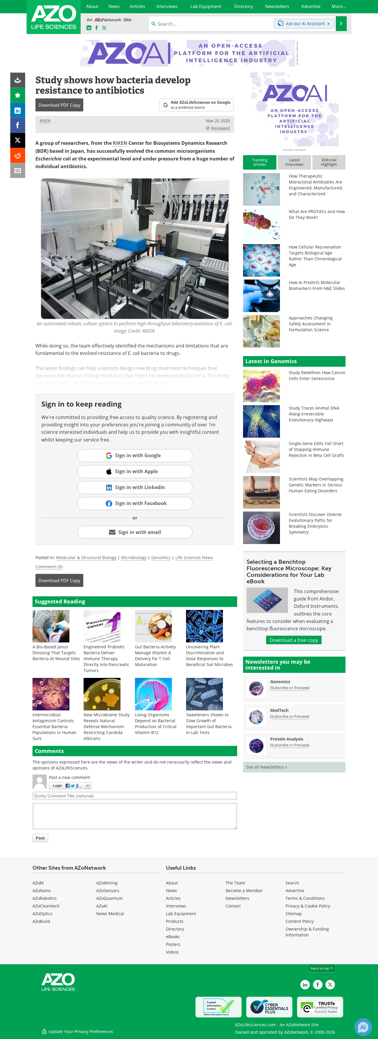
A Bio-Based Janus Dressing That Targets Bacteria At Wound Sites (56, 652)
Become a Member (244, 890)
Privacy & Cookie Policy (308, 906)
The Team (235, 883)
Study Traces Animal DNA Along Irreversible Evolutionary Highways (314, 414)
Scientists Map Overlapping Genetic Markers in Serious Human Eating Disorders (316, 484)
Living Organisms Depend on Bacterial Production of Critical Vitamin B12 (156, 723)
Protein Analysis (286, 739)
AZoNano (41, 890)
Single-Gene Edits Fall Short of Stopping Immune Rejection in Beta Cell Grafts (316, 449)
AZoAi (101, 906)
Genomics (161, 557)
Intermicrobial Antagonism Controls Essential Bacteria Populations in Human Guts (54, 726)
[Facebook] (17, 125)
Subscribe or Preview (289, 687)
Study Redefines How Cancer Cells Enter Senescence (317, 375)
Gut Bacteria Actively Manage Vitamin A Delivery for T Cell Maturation (155, 655)
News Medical (110, 913)
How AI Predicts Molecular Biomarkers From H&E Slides (317, 285)
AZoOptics (42, 913)
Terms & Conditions (305, 898)
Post (40, 838)
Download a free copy (294, 640)
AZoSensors (107, 890)
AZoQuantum (109, 898)
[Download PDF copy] (17, 80)
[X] (17, 140)
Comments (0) (49, 566)
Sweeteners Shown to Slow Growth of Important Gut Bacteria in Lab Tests (209, 723)
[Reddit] (17, 155)
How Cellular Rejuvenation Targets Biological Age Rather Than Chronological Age (315, 255)
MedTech (279, 710)
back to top (320, 968)
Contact (233, 906)
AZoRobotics (44, 898)
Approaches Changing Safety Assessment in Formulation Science (311, 323)
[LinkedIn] (17, 110)
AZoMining (107, 883)
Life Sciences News (194, 557)
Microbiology (133, 557)
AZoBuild (41, 921)
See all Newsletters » (266, 767)
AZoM (38, 883)
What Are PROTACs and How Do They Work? (317, 214)
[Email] (17, 170)
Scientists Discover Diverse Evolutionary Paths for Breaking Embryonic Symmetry (315, 523)
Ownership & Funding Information (307, 932)
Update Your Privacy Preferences (80, 1031)
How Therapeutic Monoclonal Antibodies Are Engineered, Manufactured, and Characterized (316, 185)
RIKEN (45, 121)
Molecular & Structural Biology (86, 557)
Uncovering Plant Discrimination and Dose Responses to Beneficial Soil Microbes (209, 655)
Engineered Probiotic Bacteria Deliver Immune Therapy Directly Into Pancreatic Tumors (106, 658)
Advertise (295, 890)
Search (292, 883)
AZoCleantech (46, 906)
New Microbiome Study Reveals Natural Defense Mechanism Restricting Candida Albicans (107, 726)
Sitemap (294, 913)
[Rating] (17, 95)
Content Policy (300, 921)
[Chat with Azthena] (363, 1027)
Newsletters (237, 898)
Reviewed (220, 128)
